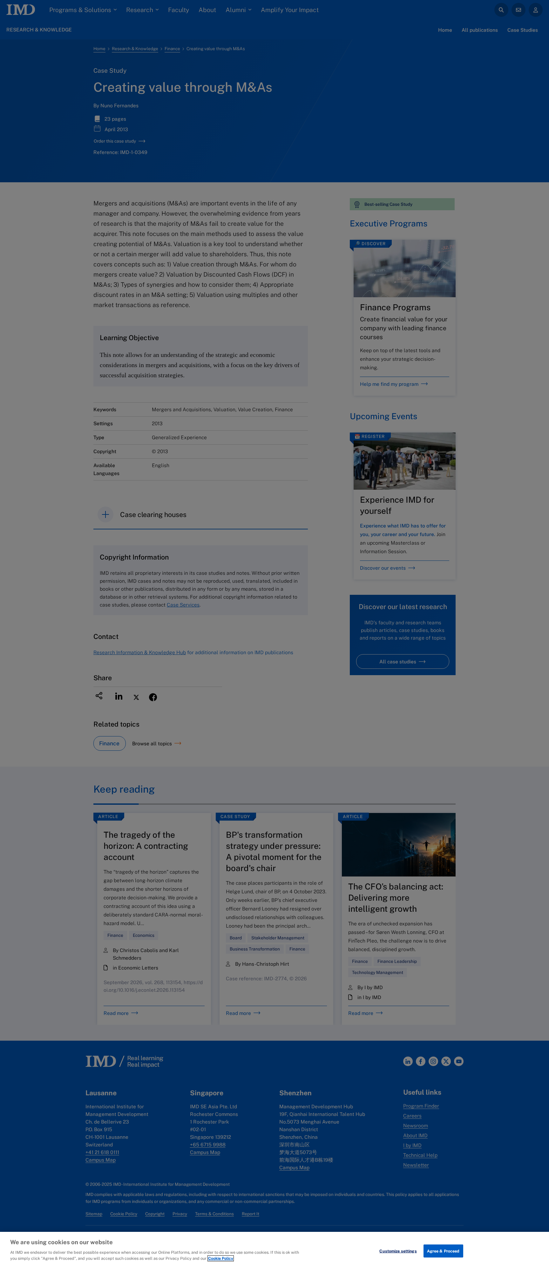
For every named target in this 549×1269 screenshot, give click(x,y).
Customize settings (398, 1250)
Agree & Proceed (443, 1250)
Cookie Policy (220, 1258)
